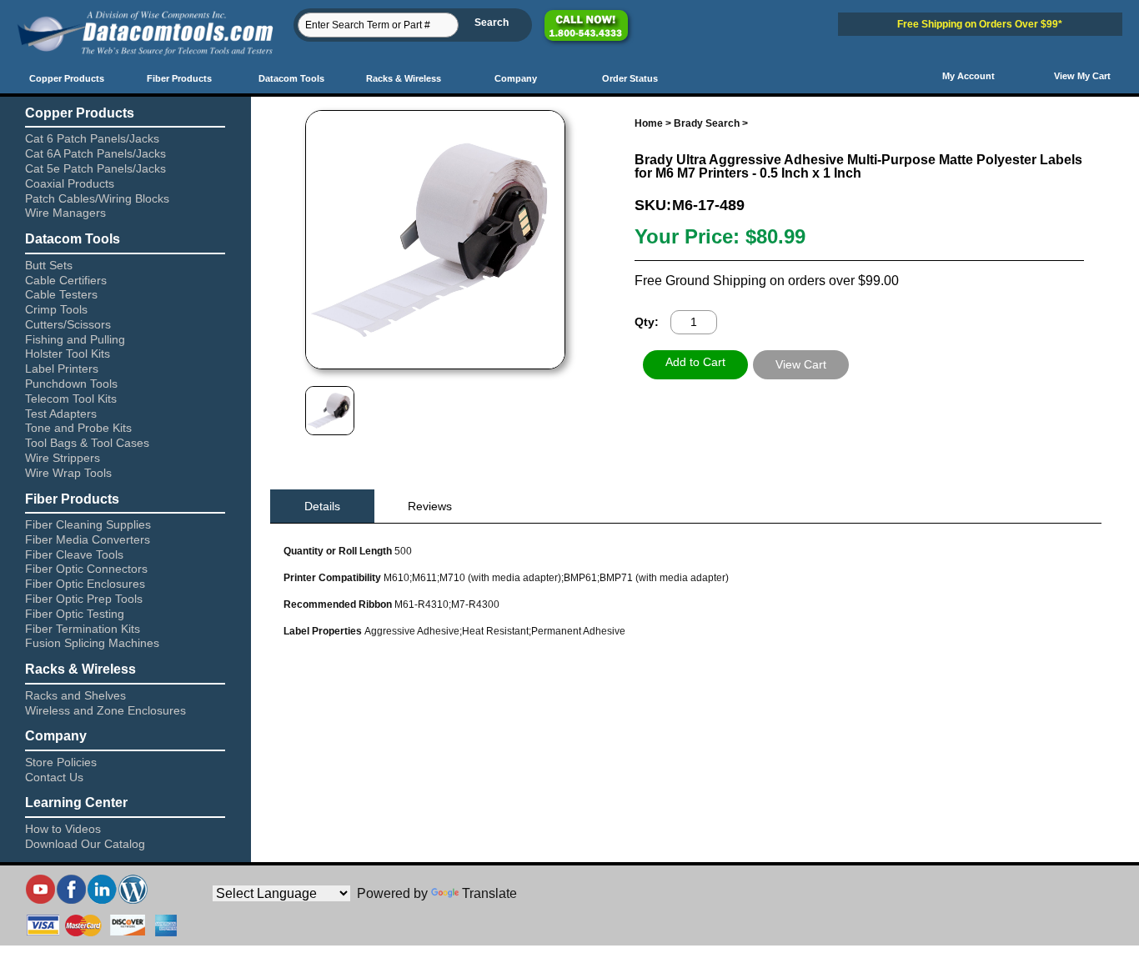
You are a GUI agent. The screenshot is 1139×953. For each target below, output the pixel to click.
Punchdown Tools (71, 383)
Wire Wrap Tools (68, 472)
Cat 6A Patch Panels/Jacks (95, 153)
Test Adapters (61, 413)
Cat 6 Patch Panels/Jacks (92, 138)
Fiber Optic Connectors (86, 568)
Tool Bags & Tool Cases (87, 442)
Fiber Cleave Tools (74, 554)
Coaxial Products (69, 183)
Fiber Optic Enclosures (85, 583)
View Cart (800, 364)
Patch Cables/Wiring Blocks (97, 198)
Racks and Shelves (75, 695)
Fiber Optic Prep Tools (84, 598)
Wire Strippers (62, 457)
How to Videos (63, 828)
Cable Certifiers (66, 280)
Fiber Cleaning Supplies (88, 524)
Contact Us (54, 777)
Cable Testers (61, 294)
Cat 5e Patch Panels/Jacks (95, 168)
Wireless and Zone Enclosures (105, 710)
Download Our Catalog (85, 843)
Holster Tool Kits (67, 353)
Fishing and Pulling (75, 339)
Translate (489, 893)
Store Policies (61, 762)
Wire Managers (65, 212)
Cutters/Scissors (68, 324)
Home (649, 123)
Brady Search (707, 123)
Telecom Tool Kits (71, 398)
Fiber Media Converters (87, 539)
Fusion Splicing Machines (92, 643)
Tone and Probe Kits (78, 427)
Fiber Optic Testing (74, 613)
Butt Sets (49, 265)
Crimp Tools (56, 309)
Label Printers (61, 368)
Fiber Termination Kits (82, 628)
